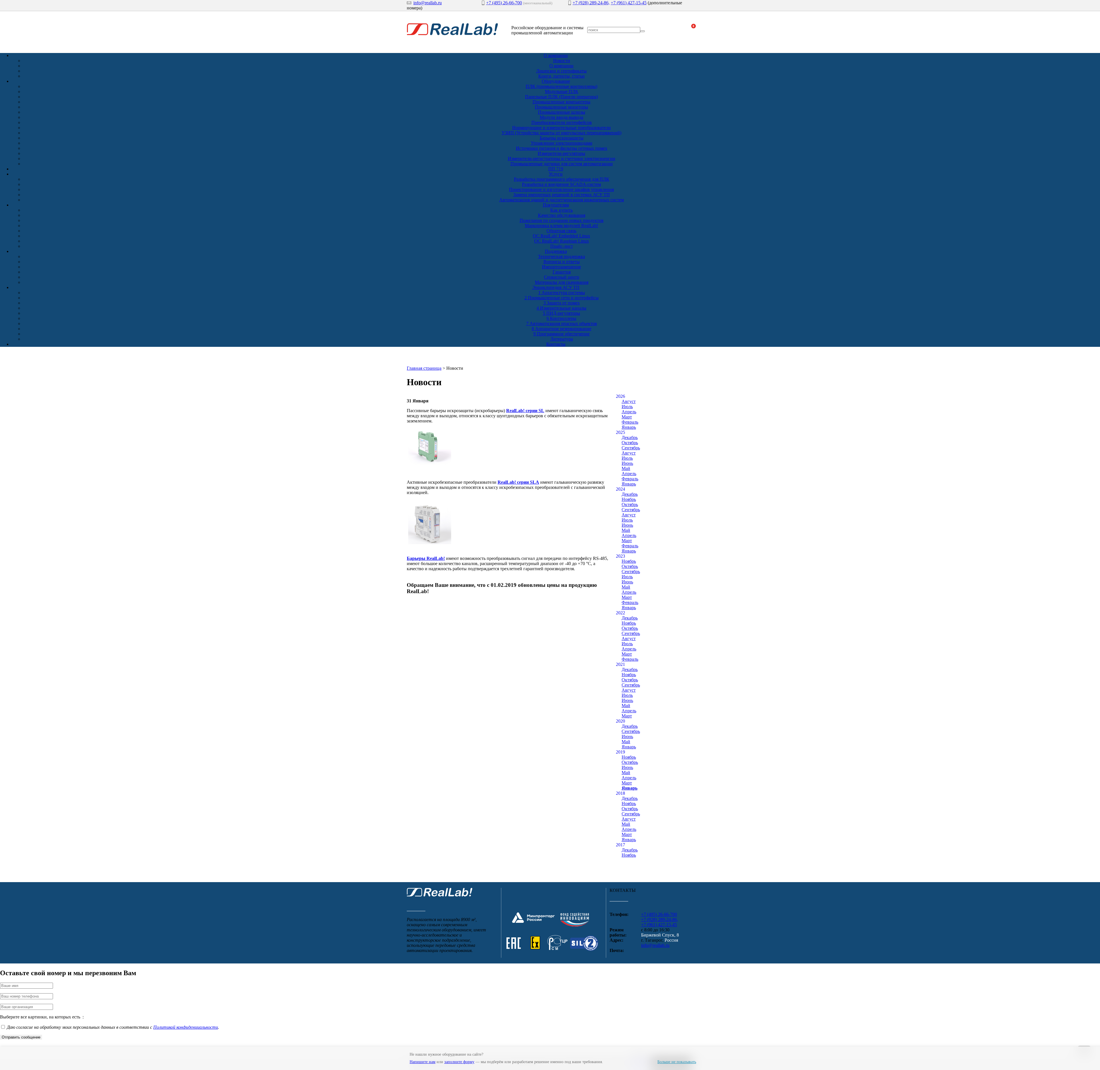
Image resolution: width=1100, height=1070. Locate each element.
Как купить (561, 210)
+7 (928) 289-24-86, (591, 2)
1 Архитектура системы (561, 292)
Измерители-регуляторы (561, 153)
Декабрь (630, 437)
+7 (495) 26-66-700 (504, 2)
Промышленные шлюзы (561, 112)
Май (626, 468)
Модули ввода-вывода (561, 117)
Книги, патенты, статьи (561, 76)
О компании (556, 55)
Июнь (627, 463)
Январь (629, 427)
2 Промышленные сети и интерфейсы (562, 297)
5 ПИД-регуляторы (561, 313)
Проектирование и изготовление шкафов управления (561, 189)
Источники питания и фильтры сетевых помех (561, 148)
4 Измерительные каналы (561, 308)
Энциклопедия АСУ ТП (556, 287)
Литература (561, 339)
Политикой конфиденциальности (185, 1027)
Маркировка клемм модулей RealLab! (561, 225)
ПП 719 (555, 168)
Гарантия (562, 272)
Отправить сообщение (21, 1037)
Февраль (630, 422)
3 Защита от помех (561, 302)
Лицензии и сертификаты (561, 70)
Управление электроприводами (561, 143)
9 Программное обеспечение (561, 333)
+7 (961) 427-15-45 (629, 2)
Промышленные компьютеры (561, 101)
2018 (620, 793)
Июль (627, 406)
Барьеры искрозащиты (562, 137)
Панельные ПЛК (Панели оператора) (561, 96)
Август (629, 401)
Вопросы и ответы (561, 261)
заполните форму (459, 1062)
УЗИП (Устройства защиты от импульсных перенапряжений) (561, 132)
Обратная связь (561, 230)
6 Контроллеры (561, 318)
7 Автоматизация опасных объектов (561, 323)
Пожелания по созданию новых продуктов (562, 220)
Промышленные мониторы (561, 107)
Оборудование (556, 81)
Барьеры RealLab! (426, 558)
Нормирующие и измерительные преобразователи (561, 127)
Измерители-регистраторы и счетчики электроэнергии (561, 158)
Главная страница (424, 368)
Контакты (555, 344)
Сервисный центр (561, 277)
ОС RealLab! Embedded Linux (561, 235)
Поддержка (556, 251)
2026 (620, 396)
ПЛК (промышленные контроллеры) (561, 86)
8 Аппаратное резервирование (561, 328)
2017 (620, 844)
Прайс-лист (561, 246)
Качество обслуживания (561, 215)
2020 (620, 721)
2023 (620, 556)
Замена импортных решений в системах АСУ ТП (561, 194)
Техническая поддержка (561, 256)
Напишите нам (422, 1062)
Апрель (629, 411)
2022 (620, 612)
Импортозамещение (561, 266)
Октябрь (630, 442)
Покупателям (556, 204)
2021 (620, 664)
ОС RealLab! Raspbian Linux (561, 241)
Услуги (556, 174)
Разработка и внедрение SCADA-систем (561, 184)
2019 (620, 752)
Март (627, 416)
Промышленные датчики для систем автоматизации (561, 163)
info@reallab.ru (427, 2)
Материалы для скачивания (561, 282)
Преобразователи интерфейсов (561, 122)
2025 (620, 432)
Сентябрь (631, 447)
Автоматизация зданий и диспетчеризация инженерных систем (561, 199)
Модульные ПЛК (561, 91)
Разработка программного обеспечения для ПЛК (561, 179)
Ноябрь (629, 499)
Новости (561, 60)
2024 (620, 489)
